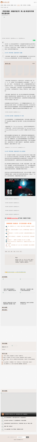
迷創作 (15, 5)
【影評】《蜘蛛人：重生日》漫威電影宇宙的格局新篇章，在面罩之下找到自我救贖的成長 (19, 360)
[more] (33, 63)
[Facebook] (3, 42)
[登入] (34, 2)
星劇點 (18, 5)
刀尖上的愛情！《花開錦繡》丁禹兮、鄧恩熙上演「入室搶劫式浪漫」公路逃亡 (17, 362)
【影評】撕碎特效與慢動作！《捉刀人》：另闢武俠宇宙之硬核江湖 (10, 290)
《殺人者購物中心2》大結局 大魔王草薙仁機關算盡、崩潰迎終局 (15, 363)
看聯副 (5, 5)
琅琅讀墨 (29, 5)
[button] (3, 49)
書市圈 (8, 5)
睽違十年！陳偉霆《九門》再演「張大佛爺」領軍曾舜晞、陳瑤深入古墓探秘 (17, 357)
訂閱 (27, 437)
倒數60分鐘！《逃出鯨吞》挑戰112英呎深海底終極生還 (26, 289)
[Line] (3, 46)
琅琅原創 (24, 5)
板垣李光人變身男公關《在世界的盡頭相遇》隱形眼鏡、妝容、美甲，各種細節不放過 (9, 304)
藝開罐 (12, 5)
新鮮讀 (2, 5)
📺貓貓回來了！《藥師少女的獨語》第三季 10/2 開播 (18, 240)
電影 (7, 7)
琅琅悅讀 (2, 7)
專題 (21, 5)
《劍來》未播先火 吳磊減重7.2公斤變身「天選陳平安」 (13, 355)
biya (9, 15)
